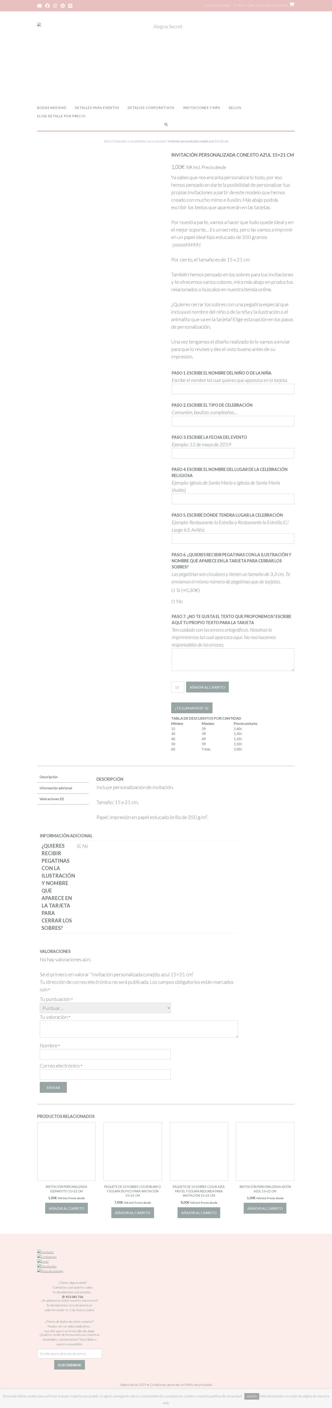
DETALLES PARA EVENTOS (97, 108)
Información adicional (56, 788)
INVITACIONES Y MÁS (201, 108)
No (179, 601)
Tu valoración (55, 1017)
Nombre (50, 1045)
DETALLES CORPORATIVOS (151, 108)
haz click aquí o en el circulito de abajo (69, 1331)
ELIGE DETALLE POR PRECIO (61, 116)
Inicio (107, 141)
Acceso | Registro (217, 5)
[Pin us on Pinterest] (63, 5)
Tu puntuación (56, 999)
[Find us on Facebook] (47, 5)
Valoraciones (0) (52, 799)
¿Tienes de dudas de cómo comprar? (69, 1321)
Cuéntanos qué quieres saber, (72, 1287)
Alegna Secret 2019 (133, 1385)
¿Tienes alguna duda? (72, 1282)
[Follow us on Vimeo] (70, 5)
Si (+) (187, 590)
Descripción (49, 777)
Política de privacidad (198, 1385)
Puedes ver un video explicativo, (69, 1326)
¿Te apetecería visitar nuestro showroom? (69, 1300)
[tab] (63, 777)
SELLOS (235, 108)
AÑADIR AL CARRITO (207, 687)
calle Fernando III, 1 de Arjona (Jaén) (69, 1310)
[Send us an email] (39, 5)
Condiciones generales (165, 1385)
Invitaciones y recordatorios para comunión (139, 141)
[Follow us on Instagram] (55, 5)
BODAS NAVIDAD (51, 108)
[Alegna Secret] (166, 59)
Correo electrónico (61, 1065)
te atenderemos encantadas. (72, 1292)
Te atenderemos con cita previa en (69, 1305)
